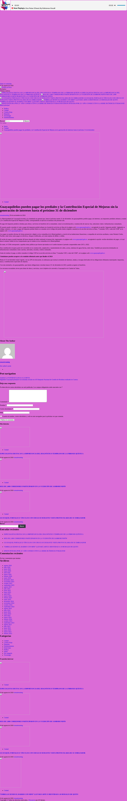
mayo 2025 (7, 592)
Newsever (32, 800)
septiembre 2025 (9, 585)
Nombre (3, 405)
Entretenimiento (9, 117)
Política (6, 108)
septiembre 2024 (9, 607)
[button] (5, 105)
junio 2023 (7, 628)
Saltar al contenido (6, 84)
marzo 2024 (7, 617)
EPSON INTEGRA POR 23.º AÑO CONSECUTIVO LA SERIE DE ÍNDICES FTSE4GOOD (93, 103)
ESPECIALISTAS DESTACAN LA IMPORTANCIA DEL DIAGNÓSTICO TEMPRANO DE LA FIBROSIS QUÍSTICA (41, 453)
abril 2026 (7, 573)
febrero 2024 (8, 619)
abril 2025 (7, 594)
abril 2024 (7, 615)
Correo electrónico (6, 409)
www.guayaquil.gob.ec (15, 231)
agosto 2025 (8, 587)
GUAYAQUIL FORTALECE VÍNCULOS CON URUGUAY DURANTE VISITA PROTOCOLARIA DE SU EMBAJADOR (42, 518)
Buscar (2, 523)
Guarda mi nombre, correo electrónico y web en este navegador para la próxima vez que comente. (33, 416)
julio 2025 (7, 589)
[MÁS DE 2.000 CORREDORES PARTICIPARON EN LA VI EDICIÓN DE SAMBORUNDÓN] (15, 479)
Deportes (7, 114)
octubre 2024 (8, 605)
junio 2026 (7, 569)
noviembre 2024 (9, 603)
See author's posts (5, 366)
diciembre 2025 (9, 580)
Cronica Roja (8, 112)
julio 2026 (7, 567)
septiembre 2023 (9, 623)
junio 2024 (7, 612)
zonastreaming (4, 215)
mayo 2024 (7, 614)
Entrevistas (7, 648)
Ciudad (6, 110)
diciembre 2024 (9, 601)
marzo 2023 (7, 632)
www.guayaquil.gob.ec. (97, 253)
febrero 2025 (8, 598)
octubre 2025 (8, 583)
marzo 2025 (7, 596)
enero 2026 (7, 578)
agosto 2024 (8, 608)
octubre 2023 (8, 621)
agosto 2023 (8, 624)
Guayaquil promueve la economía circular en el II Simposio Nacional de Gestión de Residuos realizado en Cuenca (39, 379)
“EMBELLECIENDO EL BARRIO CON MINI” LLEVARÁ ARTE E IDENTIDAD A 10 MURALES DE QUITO (37, 101)
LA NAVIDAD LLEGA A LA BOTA (15, 378)
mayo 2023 (7, 630)
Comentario (4, 402)
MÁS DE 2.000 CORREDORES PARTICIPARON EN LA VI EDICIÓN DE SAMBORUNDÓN (33, 486)
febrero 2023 (8, 633)
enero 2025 (7, 599)
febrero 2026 (8, 576)
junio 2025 (7, 590)
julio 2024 (7, 610)
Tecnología (7, 116)
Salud (6, 651)
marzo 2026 (7, 574)
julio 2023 (7, 626)
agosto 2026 (8, 565)
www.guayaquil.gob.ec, (83, 227)
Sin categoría (8, 653)
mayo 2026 (7, 571)
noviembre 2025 (9, 581)
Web (1, 412)
